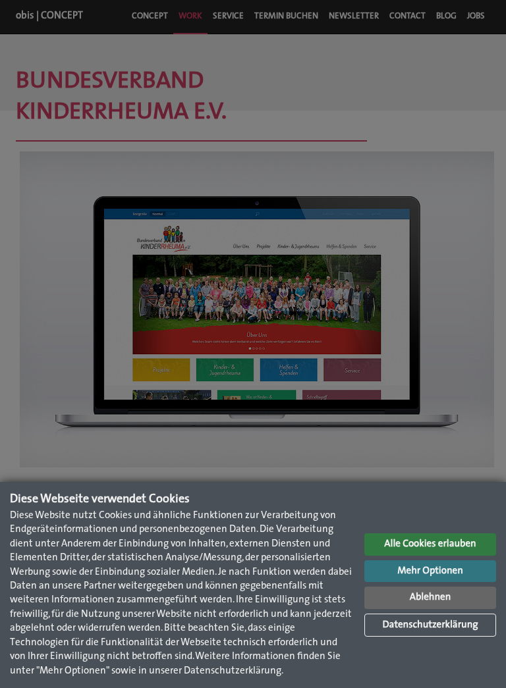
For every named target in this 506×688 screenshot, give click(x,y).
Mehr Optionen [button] (430, 571)
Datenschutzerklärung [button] (430, 625)
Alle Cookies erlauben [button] (430, 544)
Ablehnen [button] (430, 597)
